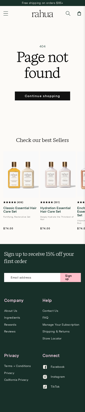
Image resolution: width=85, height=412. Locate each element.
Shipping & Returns (56, 331)
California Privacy (16, 379)
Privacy (9, 373)
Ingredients (12, 317)
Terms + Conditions (17, 366)
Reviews (9, 331)
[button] (5, 13)
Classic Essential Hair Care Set (20, 210)
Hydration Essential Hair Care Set (55, 210)
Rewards (10, 324)
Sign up (68, 277)
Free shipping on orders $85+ (42, 3)
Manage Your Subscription (60, 324)
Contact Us (50, 310)
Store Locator (52, 338)
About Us (10, 310)
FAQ (45, 317)
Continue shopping (42, 96)
